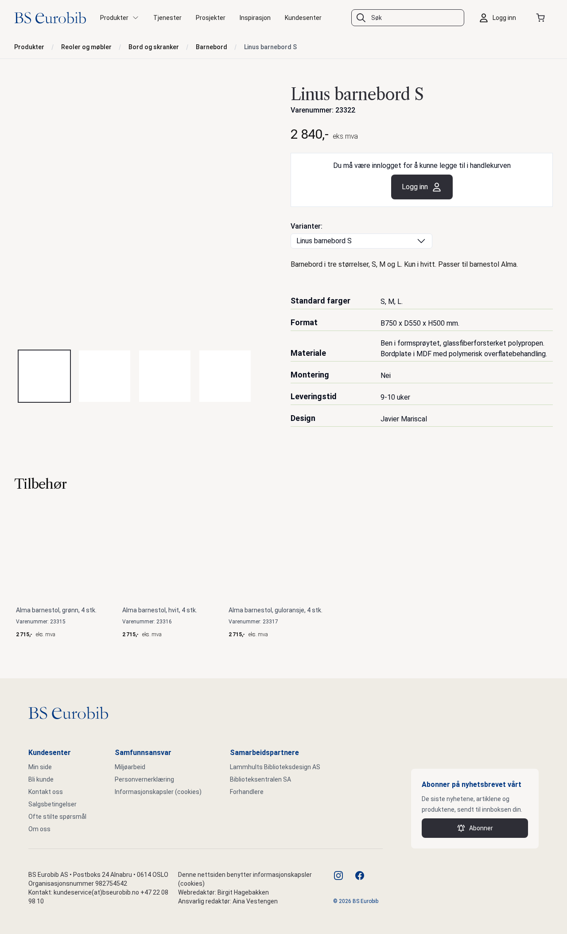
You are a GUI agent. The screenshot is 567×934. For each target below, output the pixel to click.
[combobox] (407, 17)
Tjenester (167, 17)
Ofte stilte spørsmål (57, 816)
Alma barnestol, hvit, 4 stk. (159, 610)
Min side (40, 767)
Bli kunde (41, 779)
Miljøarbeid (130, 767)
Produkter (29, 47)
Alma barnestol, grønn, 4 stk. (56, 610)
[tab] (44, 376)
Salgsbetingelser (52, 804)
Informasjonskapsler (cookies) (158, 791)
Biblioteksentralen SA (260, 779)
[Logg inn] (499, 17)
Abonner (481, 828)
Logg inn (415, 187)
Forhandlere (247, 791)
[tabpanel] (145, 211)
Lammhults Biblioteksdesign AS (275, 767)
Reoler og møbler (86, 47)
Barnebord (211, 47)
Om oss (39, 829)
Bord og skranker (153, 47)
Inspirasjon (255, 17)
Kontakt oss (45, 791)
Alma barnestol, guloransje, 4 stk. (275, 610)
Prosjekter (210, 17)
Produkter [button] (114, 17)
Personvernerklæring (144, 779)
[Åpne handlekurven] (542, 18)
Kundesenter (303, 17)
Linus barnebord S (270, 47)
